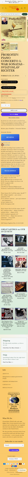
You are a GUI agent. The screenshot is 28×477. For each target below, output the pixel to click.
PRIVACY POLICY (7, 387)
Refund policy (13, 470)
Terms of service (10, 472)
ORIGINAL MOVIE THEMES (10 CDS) (21, 270)
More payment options (14, 117)
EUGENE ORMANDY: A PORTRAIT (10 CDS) (21, 249)
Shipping (14, 97)
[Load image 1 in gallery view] (5, 47)
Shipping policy (18, 472)
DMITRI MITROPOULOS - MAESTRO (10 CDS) (7, 249)
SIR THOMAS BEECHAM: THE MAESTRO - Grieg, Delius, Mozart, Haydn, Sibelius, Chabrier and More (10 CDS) (7, 299)
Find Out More (7, 362)
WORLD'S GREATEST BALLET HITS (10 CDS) (21, 323)
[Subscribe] (22, 445)
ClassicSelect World (13, 468)
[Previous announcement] (2, 2)
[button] (2, 8)
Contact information (14, 474)
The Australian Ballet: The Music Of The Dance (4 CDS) (21, 295)
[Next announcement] (25, 2)
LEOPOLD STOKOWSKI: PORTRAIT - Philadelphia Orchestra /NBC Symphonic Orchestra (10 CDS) (7, 272)
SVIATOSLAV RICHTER (9, 82)
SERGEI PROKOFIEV (9, 87)
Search (25, 14)
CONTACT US (6, 384)
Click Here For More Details (11, 348)
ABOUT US (6, 373)
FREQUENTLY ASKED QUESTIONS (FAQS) (12, 377)
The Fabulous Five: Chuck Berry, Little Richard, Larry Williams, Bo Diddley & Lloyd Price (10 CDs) (7, 324)
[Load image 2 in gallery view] (14, 47)
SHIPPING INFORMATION (10, 381)
